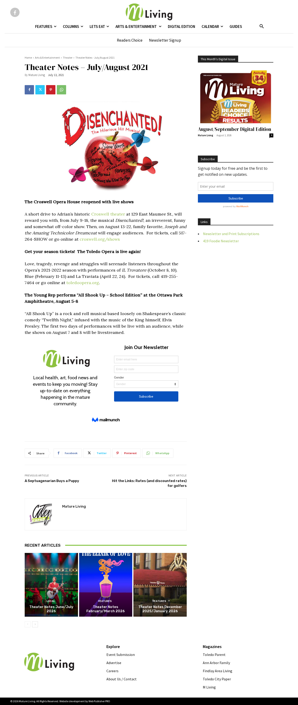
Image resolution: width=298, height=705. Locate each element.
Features (105, 601)
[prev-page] (27, 624)
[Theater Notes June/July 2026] (51, 585)
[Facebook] (15, 12)
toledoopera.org (82, 282)
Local (51, 601)
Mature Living (36, 74)
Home (28, 57)
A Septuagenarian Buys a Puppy (52, 481)
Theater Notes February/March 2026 (105, 609)
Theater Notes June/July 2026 (51, 609)
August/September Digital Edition (234, 129)
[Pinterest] (50, 89)
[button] (261, 26)
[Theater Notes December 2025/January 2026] (160, 585)
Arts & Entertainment (47, 57)
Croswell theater (108, 214)
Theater (67, 57)
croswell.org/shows (100, 239)
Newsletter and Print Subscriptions (231, 233)
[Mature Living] (44, 514)
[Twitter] (40, 89)
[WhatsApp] (61, 89)
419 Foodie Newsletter (221, 241)
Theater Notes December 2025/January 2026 (160, 609)
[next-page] (35, 624)
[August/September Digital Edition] (235, 96)
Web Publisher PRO (99, 701)
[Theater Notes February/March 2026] (105, 585)
